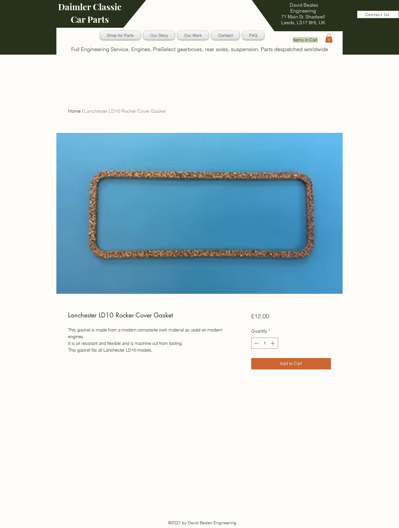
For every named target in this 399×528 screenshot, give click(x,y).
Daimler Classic (90, 7)
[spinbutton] (264, 343)
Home (74, 111)
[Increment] (273, 343)
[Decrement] (256, 343)
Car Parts (90, 19)
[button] (329, 38)
